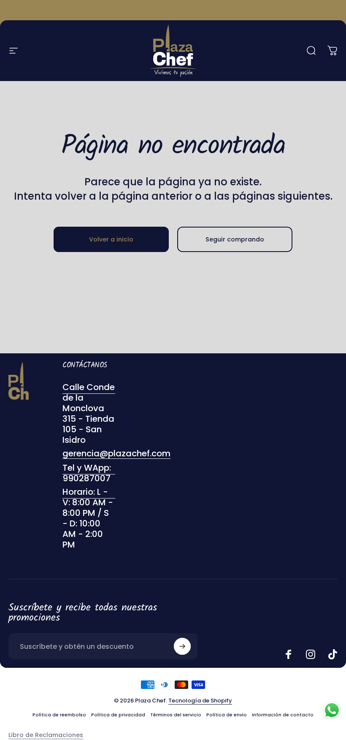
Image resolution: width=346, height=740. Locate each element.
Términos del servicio (175, 715)
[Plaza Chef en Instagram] (310, 654)
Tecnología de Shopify (200, 701)
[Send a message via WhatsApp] (332, 710)
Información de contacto (283, 715)
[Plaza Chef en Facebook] (289, 654)
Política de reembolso (59, 715)
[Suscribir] (182, 646)
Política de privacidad (118, 715)
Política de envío (226, 715)
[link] (88, 518)
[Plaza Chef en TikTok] (332, 654)
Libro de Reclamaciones (45, 735)
